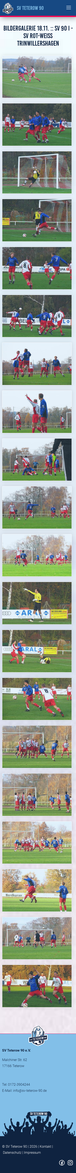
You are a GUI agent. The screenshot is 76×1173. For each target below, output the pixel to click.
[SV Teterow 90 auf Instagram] (70, 1164)
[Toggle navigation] (69, 8)
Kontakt (45, 1147)
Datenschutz (12, 1153)
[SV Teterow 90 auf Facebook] (62, 1164)
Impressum (32, 1153)
